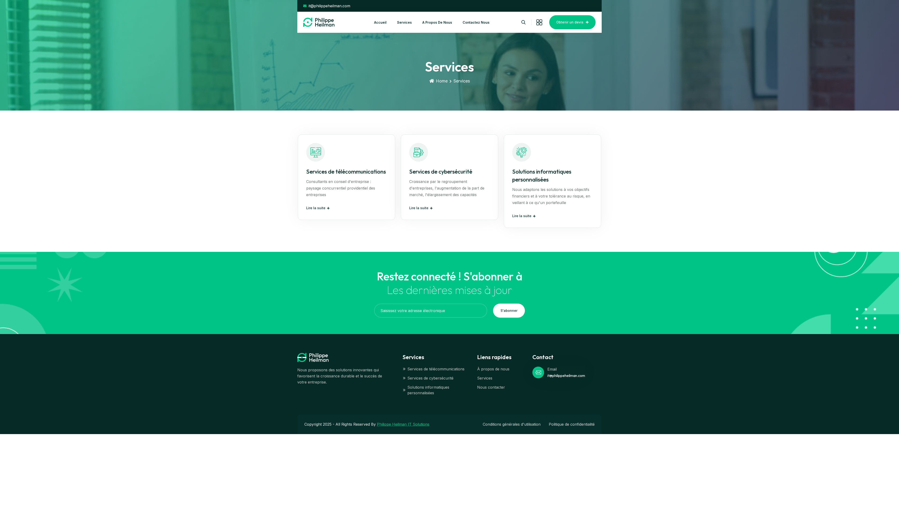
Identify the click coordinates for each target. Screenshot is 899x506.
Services (404, 22)
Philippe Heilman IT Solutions (403, 424)
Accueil (380, 22)
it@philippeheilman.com (566, 375)
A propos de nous (437, 22)
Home (442, 80)
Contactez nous (476, 22)
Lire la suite (315, 208)
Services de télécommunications (346, 171)
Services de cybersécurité (440, 171)
